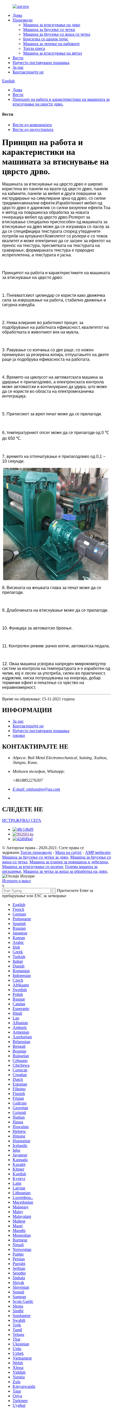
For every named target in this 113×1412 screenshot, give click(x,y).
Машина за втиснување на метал (52, 53)
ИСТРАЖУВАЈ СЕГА (21, 820)
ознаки (19, 735)
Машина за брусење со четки (49, 29)
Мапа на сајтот (68, 852)
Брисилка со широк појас (45, 39)
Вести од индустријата (33, 129)
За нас (18, 67)
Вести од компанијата (32, 125)
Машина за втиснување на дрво (51, 25)
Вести (18, 58)
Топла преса (34, 48)
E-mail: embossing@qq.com (36, 789)
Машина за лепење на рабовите (51, 43)
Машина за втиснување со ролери (32, 866)
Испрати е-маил (16, 881)
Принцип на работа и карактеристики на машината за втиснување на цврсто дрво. (61, 101)
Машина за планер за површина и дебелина (68, 862)
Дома (17, 15)
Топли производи (36, 852)
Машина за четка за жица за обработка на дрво (65, 871)
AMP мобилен (98, 852)
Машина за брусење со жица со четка (56, 34)
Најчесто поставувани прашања (41, 62)
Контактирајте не (28, 72)
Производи (23, 20)
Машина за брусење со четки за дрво (35, 857)
